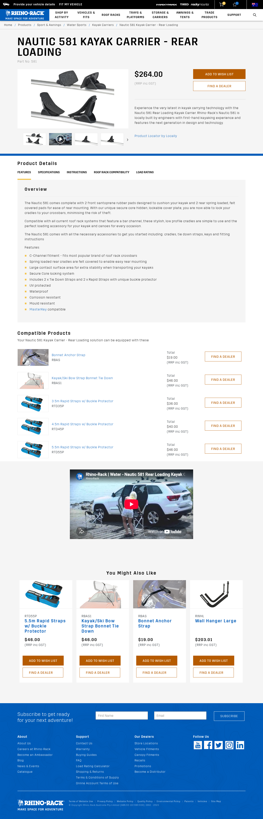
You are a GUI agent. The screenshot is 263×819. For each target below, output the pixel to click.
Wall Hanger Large (215, 621)
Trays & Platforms (135, 15)
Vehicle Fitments (147, 749)
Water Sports (77, 25)
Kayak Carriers (103, 25)
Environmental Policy (168, 801)
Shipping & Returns (90, 772)
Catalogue (25, 772)
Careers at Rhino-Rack (34, 749)
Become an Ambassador (35, 755)
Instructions (77, 172)
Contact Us (84, 743)
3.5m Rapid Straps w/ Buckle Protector (82, 401)
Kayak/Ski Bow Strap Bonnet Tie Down (82, 378)
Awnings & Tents (185, 15)
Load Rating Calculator (93, 766)
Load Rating (145, 172)
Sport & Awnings (49, 25)
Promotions (143, 766)
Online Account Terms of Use (97, 783)
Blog (20, 760)
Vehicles (202, 801)
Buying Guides (86, 755)
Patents (189, 801)
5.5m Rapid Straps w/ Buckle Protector (82, 447)
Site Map (216, 801)
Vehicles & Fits (86, 15)
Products (24, 25)
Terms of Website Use (81, 801)
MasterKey (38, 309)
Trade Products (210, 15)
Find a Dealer (219, 86)
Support (234, 15)
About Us (24, 743)
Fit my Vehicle (70, 4)
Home (8, 25)
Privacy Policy (105, 801)
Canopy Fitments (147, 755)
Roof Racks (111, 15)
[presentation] (127, 139)
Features (24, 172)
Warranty (83, 749)
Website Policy (125, 801)
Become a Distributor (150, 772)
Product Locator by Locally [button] (156, 136)
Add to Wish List (219, 74)
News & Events (28, 766)
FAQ (79, 760)
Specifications (49, 172)
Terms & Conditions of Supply (97, 777)
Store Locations (146, 743)
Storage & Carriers (160, 15)
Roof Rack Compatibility (111, 172)
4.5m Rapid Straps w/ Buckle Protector (82, 424)
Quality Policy (145, 801)
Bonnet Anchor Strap (68, 355)
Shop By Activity (62, 15)
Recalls (140, 760)
